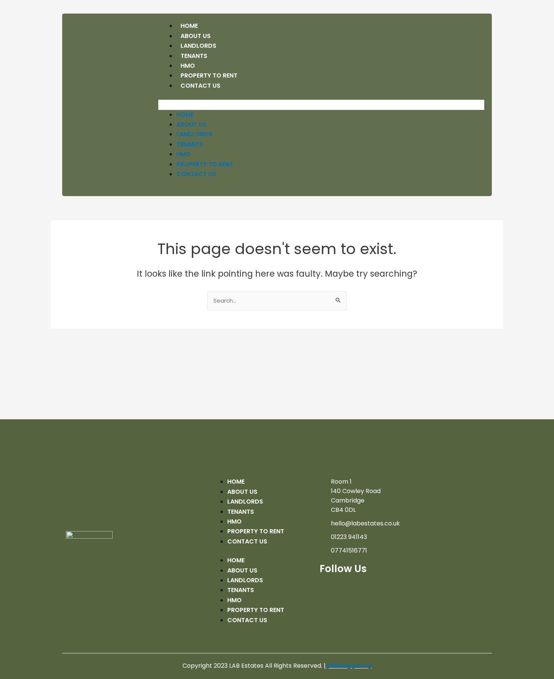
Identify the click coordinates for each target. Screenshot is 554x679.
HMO (183, 154)
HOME (185, 114)
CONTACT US (200, 85)
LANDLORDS (194, 134)
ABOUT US (191, 124)
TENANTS (189, 144)
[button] (321, 105)
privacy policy (349, 665)
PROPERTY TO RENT (204, 164)
